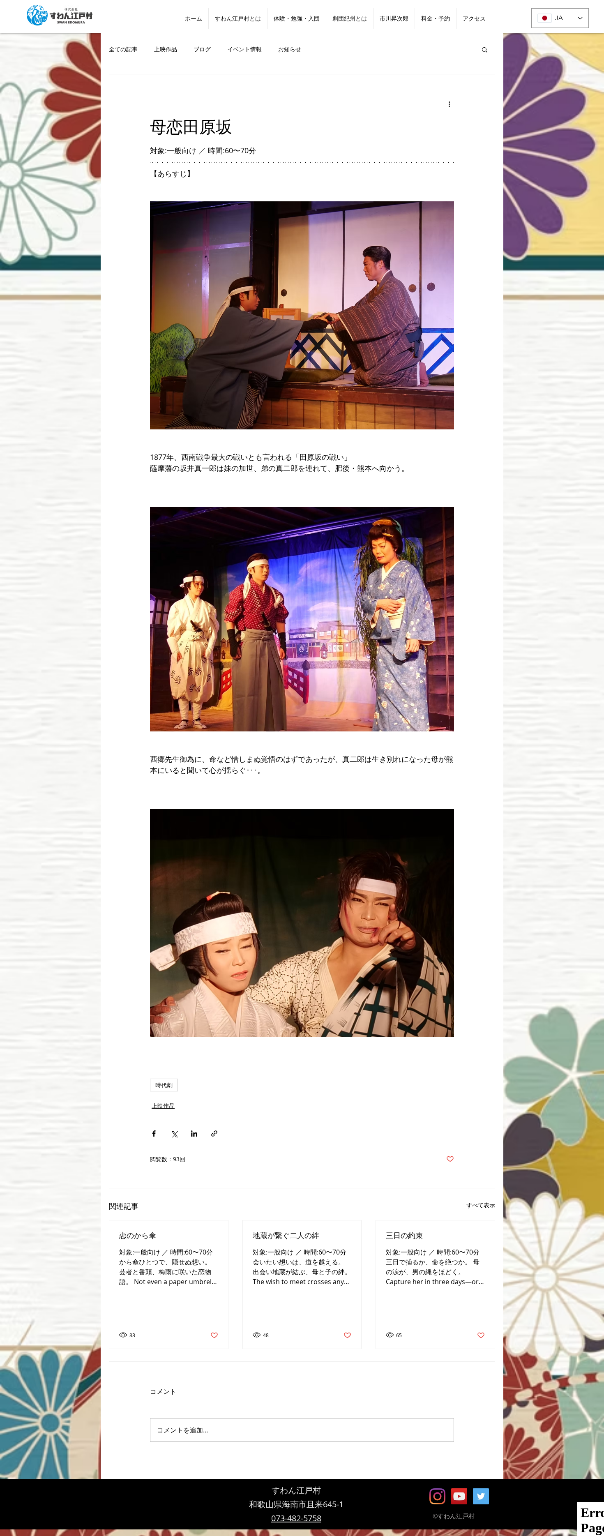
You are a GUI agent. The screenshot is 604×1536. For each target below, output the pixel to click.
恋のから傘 (137, 1235)
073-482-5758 (296, 1518)
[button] (485, 49)
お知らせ (289, 49)
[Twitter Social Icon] (481, 1496)
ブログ (202, 49)
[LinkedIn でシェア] (194, 1133)
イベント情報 (244, 49)
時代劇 (164, 1085)
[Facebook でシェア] (154, 1133)
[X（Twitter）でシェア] (174, 1133)
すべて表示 (480, 1205)
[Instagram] (437, 1496)
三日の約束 (404, 1235)
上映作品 (165, 49)
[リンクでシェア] (214, 1133)
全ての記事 (123, 49)
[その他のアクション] (449, 104)
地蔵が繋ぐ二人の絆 (286, 1235)
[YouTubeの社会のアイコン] (459, 1496)
